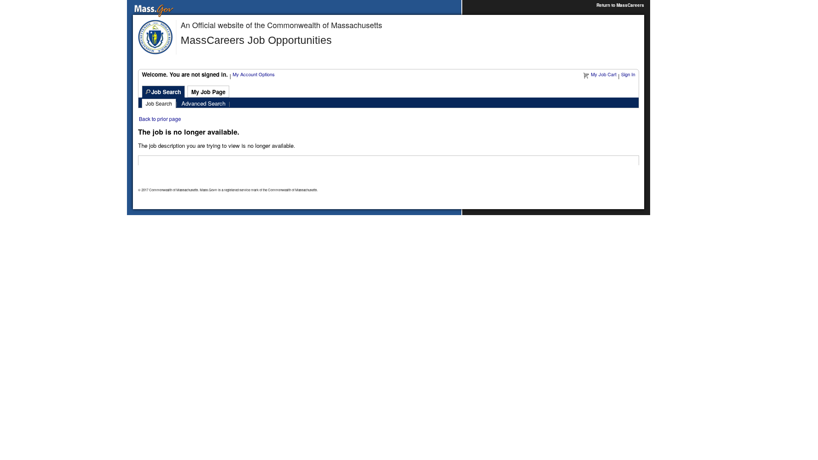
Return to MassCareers (620, 5)
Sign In (628, 74)
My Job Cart (603, 74)
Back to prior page (160, 118)
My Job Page (208, 92)
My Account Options (254, 74)
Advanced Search (203, 103)
